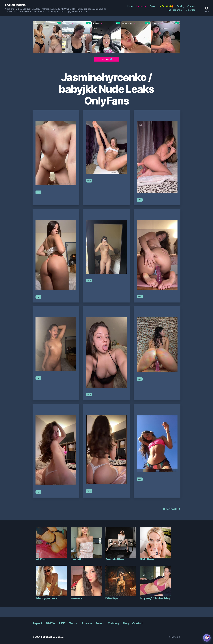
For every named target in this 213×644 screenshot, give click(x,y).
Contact (191, 6)
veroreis (76, 598)
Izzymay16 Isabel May (155, 598)
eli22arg (41, 559)
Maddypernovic (47, 598)
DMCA (50, 623)
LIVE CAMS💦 (106, 59)
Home (130, 6)
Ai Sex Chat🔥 (166, 6)
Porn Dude (190, 10)
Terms (73, 623)
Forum (153, 6)
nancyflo (77, 559)
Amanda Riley (114, 559)
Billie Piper (112, 598)
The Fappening (174, 10)
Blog (125, 623)
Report (37, 623)
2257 (62, 623)
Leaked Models (15, 4)
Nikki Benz (147, 559)
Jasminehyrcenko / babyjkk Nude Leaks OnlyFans (106, 89)
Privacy (87, 623)
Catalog (180, 6)
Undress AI (141, 6)
